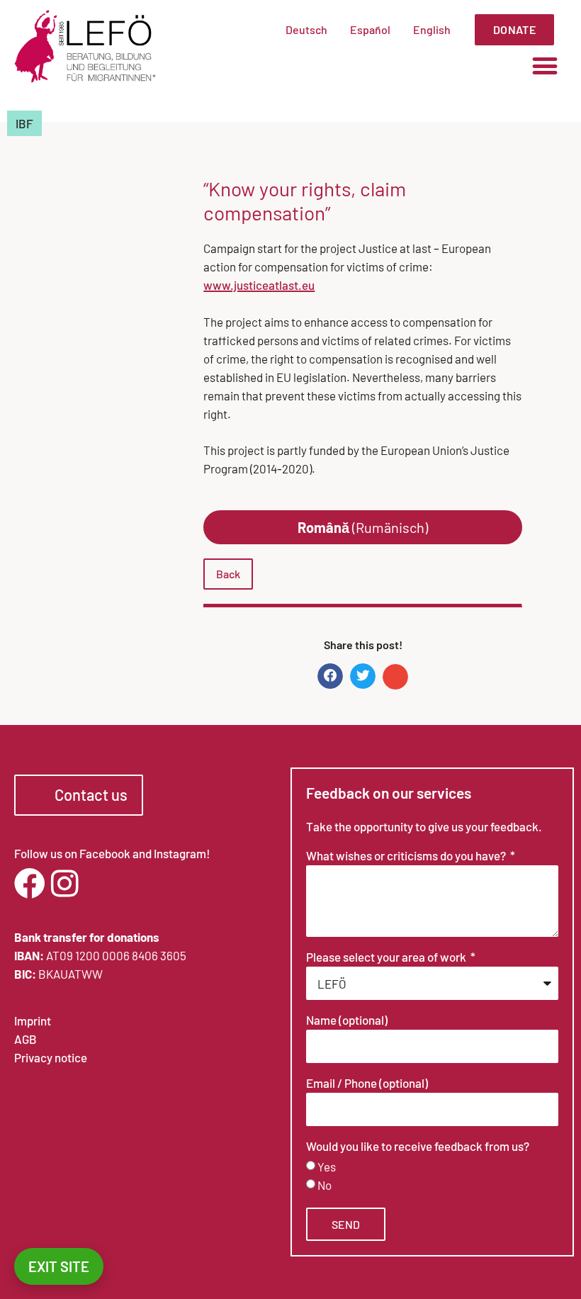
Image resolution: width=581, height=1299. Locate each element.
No (324, 1186)
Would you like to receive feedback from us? (417, 1146)
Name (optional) (347, 1020)
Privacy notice (50, 1057)
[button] (544, 65)
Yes (326, 1167)
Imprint (32, 1020)
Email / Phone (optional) (367, 1083)
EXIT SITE (58, 1266)
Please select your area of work (387, 957)
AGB (25, 1039)
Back (228, 573)
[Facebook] (29, 883)
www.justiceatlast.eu (259, 285)
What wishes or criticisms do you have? (407, 856)
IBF (24, 123)
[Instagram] (64, 883)
